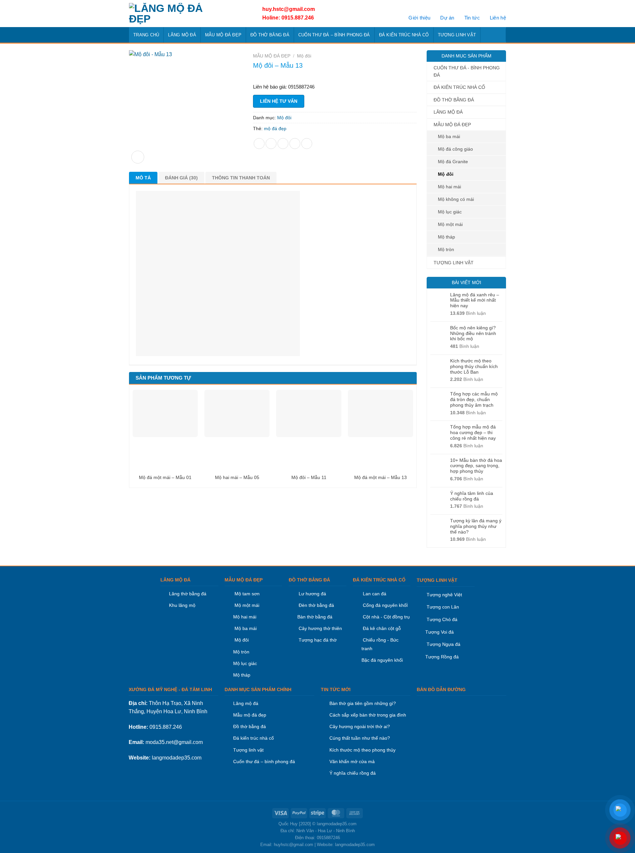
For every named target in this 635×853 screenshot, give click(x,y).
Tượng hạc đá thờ (317, 640)
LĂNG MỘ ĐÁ (182, 34)
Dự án (447, 17)
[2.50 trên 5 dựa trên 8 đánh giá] (335, 75)
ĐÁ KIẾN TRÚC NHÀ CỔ (404, 34)
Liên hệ (498, 17)
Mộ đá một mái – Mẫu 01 (165, 477)
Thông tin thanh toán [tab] (241, 177)
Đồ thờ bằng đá (249, 726)
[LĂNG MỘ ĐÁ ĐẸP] (188, 13)
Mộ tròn (446, 249)
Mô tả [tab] (143, 177)
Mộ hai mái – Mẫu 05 (237, 477)
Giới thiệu (419, 17)
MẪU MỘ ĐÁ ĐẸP (223, 34)
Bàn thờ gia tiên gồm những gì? (362, 703)
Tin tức (472, 17)
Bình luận (468, 313)
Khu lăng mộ (182, 605)
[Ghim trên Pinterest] (294, 143)
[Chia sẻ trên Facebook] (259, 143)
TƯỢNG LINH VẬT (457, 34)
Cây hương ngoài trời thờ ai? (359, 726)
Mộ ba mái (449, 136)
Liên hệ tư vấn (278, 101)
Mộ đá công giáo (455, 149)
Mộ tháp (446, 237)
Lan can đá (373, 593)
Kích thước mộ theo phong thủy (362, 750)
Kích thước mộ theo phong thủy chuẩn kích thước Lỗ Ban (474, 366)
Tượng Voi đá (439, 632)
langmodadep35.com (176, 757)
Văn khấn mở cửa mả (352, 761)
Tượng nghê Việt (444, 594)
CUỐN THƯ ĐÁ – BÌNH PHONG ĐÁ (334, 34)
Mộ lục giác (450, 211)
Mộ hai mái (449, 186)
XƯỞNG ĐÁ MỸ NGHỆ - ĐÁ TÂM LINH (170, 689)
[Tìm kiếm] (499, 34)
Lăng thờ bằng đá (187, 593)
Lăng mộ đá (245, 703)
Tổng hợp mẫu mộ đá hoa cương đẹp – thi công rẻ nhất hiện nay (473, 432)
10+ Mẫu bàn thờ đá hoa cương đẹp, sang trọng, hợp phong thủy (476, 466)
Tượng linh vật (248, 750)
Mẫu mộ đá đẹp (249, 715)
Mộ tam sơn (247, 593)
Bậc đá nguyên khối (382, 660)
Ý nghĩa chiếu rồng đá (352, 773)
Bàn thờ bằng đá (314, 616)
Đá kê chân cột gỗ (382, 628)
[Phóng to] (137, 157)
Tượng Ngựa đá (443, 644)
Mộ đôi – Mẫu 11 (308, 477)
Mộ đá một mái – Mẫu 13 (380, 477)
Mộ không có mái (456, 199)
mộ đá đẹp (275, 128)
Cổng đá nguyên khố (383, 605)
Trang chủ (146, 34)
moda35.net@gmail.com (174, 742)
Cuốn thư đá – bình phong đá (264, 761)
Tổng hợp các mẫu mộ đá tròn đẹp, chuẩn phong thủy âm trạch (474, 399)
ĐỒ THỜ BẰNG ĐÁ (269, 34)
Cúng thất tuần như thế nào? (359, 738)
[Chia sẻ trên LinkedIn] (306, 143)
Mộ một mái (450, 224)
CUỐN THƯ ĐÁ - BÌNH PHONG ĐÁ (467, 71)
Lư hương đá (311, 593)
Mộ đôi (445, 174)
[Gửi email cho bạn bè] (282, 143)
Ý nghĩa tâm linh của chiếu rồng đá (471, 496)
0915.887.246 (165, 727)
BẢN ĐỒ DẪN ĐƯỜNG (441, 689)
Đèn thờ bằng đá (315, 605)
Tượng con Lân (442, 607)
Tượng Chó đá (442, 619)
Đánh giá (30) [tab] (181, 177)
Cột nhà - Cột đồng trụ (385, 616)
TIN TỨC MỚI (336, 689)
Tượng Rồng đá (442, 656)
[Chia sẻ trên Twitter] (271, 143)
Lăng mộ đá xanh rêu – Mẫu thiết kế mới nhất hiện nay (474, 300)
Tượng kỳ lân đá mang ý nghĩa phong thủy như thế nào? (475, 526)
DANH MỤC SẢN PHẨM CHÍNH (258, 689)
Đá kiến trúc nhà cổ (253, 738)
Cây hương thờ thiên (320, 628)
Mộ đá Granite (453, 161)
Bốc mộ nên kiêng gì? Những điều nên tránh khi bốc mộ (473, 333)
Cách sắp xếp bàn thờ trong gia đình (367, 715)
